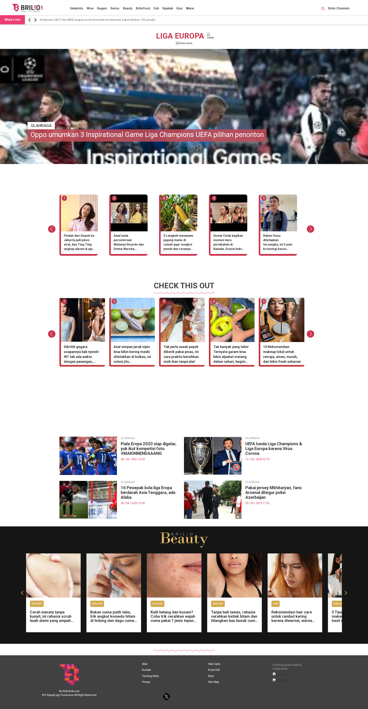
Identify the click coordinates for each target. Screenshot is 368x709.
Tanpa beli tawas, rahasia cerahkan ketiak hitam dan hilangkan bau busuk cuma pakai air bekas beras (234, 618)
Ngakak (168, 8)
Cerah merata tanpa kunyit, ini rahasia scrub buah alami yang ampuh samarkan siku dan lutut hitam (51, 620)
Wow (90, 8)
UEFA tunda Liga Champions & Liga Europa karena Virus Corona (273, 448)
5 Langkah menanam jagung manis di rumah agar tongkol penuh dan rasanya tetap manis (178, 243)
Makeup (337, 603)
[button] (30, 19)
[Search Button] (323, 9)
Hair (275, 603)
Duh (156, 8)
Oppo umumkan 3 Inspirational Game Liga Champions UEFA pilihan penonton (147, 135)
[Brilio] (27, 7)
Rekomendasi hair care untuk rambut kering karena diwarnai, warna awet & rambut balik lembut (291, 620)
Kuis (180, 8)
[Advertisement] (184, 403)
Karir (211, 676)
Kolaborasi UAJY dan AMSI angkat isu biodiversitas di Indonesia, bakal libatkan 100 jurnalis (97, 19)
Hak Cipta (214, 664)
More (190, 8)
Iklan (145, 664)
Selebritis (76, 8)
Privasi (146, 682)
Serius (114, 8)
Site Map (213, 682)
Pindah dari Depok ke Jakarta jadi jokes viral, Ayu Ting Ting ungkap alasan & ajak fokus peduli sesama (79, 243)
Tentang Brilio (150, 676)
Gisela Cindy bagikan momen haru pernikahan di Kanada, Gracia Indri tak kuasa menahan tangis (228, 243)
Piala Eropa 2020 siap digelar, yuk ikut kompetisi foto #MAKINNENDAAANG (148, 448)
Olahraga (41, 125)
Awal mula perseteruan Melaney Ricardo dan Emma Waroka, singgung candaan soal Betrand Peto (129, 243)
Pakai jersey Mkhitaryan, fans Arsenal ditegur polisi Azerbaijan (273, 492)
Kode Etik (214, 670)
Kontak (146, 670)
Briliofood (143, 8)
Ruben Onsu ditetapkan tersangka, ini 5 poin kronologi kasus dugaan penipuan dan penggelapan (278, 243)
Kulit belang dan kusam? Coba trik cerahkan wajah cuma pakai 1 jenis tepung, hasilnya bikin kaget (174, 618)
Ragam (102, 8)
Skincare (36, 603)
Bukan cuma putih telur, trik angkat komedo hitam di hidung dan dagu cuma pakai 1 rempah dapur (112, 618)
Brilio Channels (339, 8)
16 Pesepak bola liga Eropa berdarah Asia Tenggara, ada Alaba (148, 492)
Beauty (127, 8)
